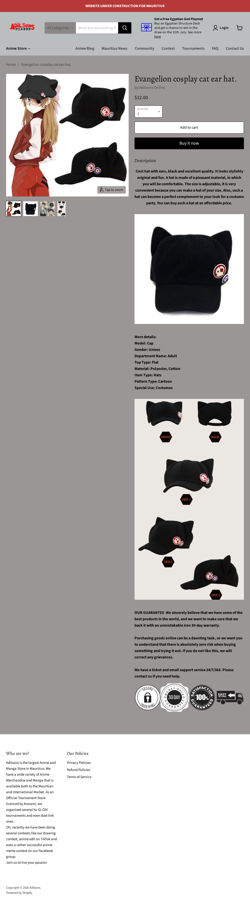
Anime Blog (84, 48)
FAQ (215, 48)
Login (224, 27)
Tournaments (193, 48)
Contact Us (235, 48)
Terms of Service (79, 777)
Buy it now (189, 143)
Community (144, 48)
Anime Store (16, 48)
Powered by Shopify (19, 893)
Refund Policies (78, 769)
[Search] (124, 28)
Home (11, 64)
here (157, 36)
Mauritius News (114, 48)
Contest (168, 48)
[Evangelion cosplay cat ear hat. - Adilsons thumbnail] (13, 209)
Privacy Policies (79, 762)
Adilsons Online (152, 87)
